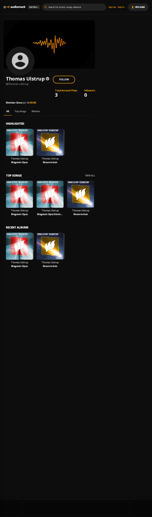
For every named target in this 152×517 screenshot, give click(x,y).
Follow (64, 79)
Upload (140, 7)
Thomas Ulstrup (19, 158)
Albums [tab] (35, 111)
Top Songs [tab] (20, 111)
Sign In (121, 7)
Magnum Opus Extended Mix (50, 214)
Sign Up (112, 7)
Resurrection (50, 162)
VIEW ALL (90, 175)
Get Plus (34, 7)
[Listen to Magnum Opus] (19, 142)
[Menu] (5, 7)
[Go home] (16, 7)
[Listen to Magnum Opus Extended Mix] (50, 194)
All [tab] (7, 111)
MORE (33, 102)
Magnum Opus (19, 162)
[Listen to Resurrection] (50, 142)
